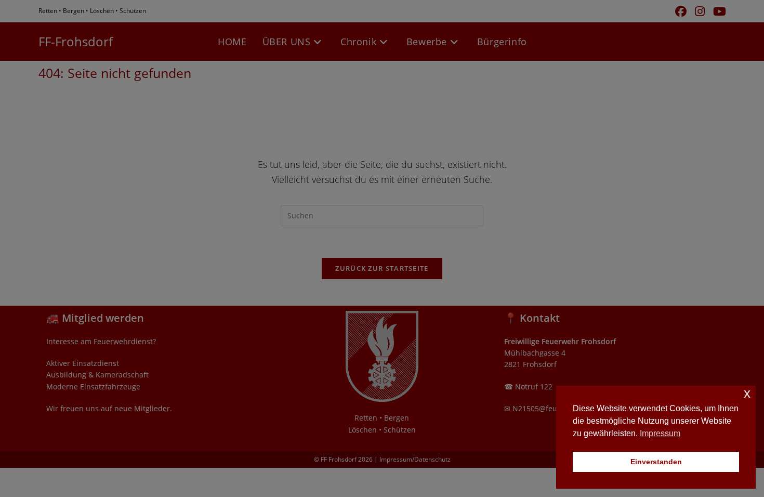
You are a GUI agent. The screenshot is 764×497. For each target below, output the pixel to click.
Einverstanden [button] (656, 461)
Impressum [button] (660, 433)
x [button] (747, 393)
